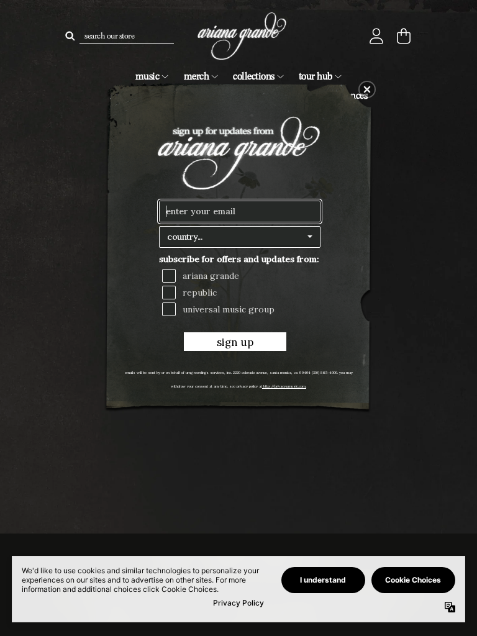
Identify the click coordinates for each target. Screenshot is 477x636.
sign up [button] (235, 342)
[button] (367, 89)
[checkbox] (241, 276)
